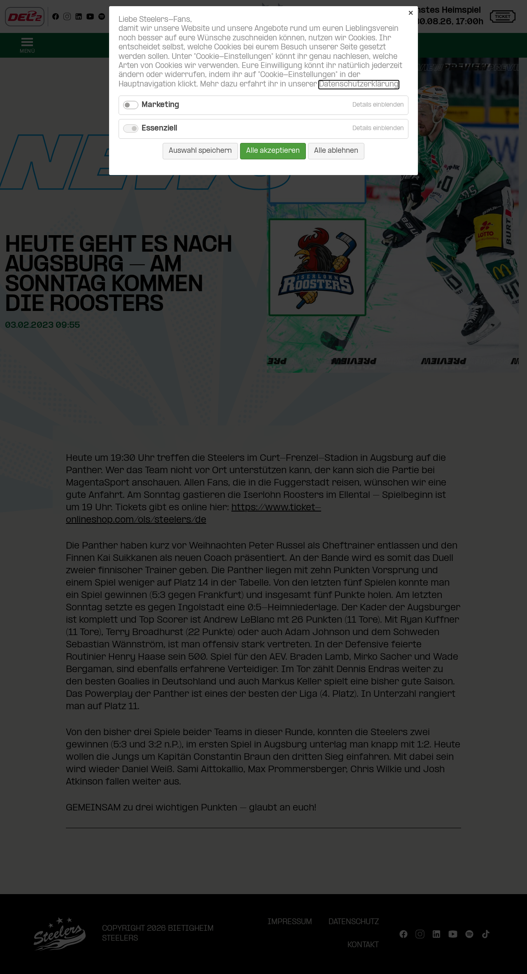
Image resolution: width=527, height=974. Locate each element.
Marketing (160, 105)
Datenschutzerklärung (359, 85)
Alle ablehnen (336, 151)
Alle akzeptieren (273, 151)
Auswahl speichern (200, 151)
